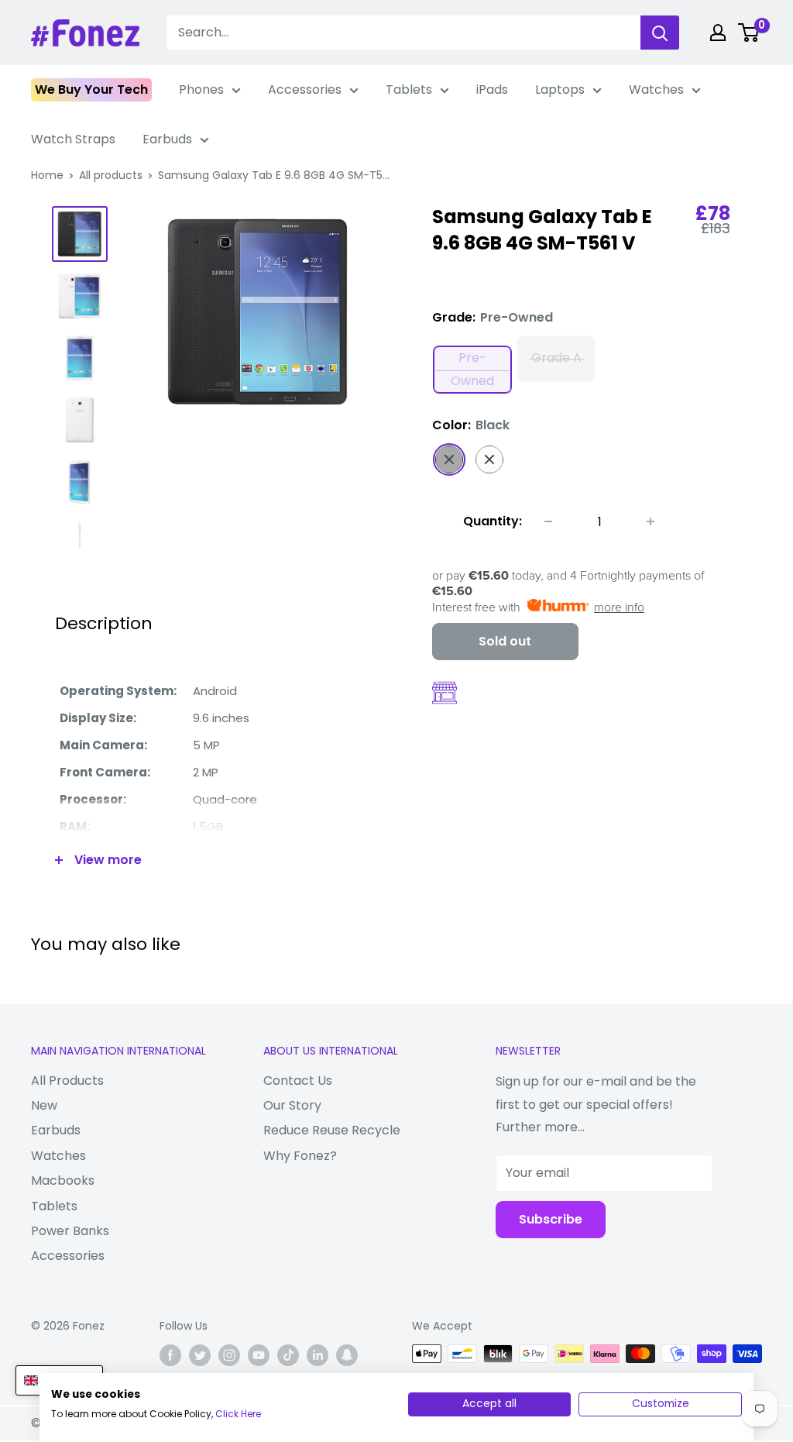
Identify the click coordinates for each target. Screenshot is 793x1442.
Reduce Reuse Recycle (331, 1130)
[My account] (718, 32)
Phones (201, 89)
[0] (749, 32)
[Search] (659, 32)
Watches (656, 89)
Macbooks (62, 1180)
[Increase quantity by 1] (650, 521)
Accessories (305, 89)
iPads (492, 89)
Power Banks (70, 1231)
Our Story (292, 1105)
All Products (67, 1080)
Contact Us (297, 1080)
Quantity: (492, 521)
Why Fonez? (300, 1156)
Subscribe (550, 1219)
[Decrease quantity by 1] (548, 521)
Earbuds (167, 139)
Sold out (505, 641)
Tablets (409, 89)
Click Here (238, 1413)
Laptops (560, 89)
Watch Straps (73, 139)
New (44, 1105)
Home (47, 175)
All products (110, 175)
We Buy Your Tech (91, 89)
